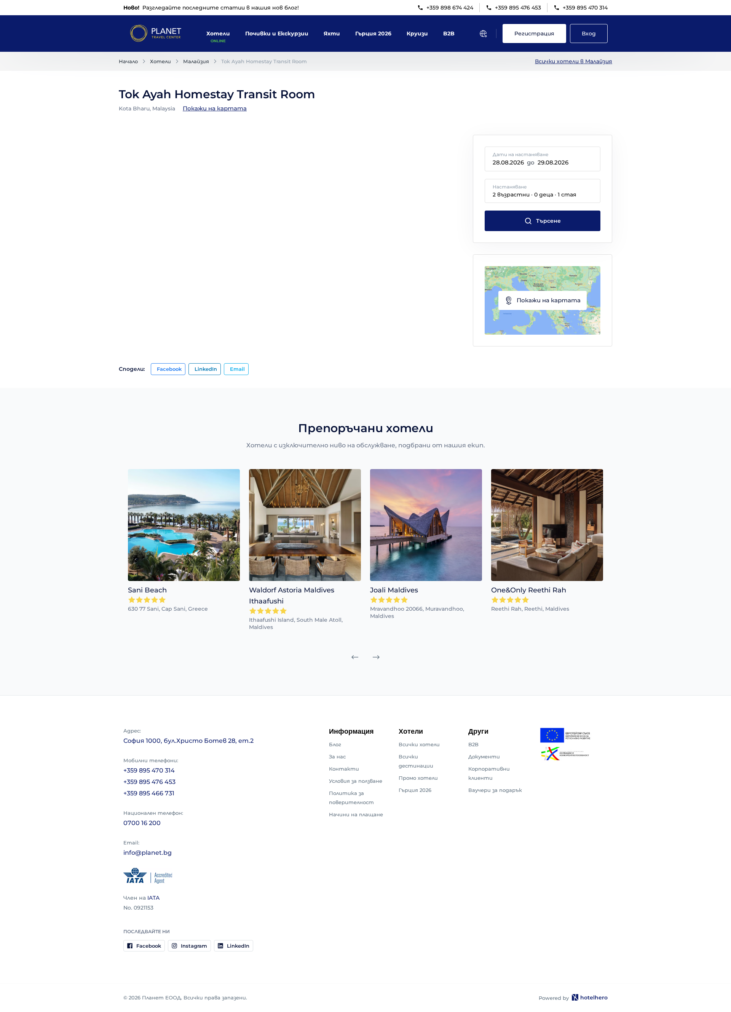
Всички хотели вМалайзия (573, 61)
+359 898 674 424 (449, 7)
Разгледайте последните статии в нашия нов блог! (211, 7)
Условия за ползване (355, 781)
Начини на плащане (356, 814)
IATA (153, 897)
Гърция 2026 (415, 790)
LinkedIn (206, 369)
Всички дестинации (416, 761)
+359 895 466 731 (148, 793)
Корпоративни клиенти (489, 773)
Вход (589, 33)
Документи (484, 756)
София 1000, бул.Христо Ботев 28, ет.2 (188, 740)
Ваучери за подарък (495, 790)
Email (237, 369)
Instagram (194, 946)
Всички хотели (419, 744)
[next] (376, 657)
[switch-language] (483, 33)
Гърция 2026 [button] (373, 33)
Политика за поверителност (351, 797)
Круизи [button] (417, 33)
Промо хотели (418, 778)
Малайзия (196, 61)
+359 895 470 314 (585, 7)
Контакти (344, 769)
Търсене (548, 220)
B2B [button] (449, 33)
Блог (335, 744)
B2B (473, 744)
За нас (337, 756)
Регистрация (534, 33)
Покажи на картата (215, 108)
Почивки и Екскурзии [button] (276, 33)
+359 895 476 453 (518, 7)
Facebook (169, 369)
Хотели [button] (218, 33)
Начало (128, 61)
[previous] (354, 657)
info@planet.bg (147, 852)
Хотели (160, 61)
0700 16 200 (142, 823)
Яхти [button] (332, 33)
